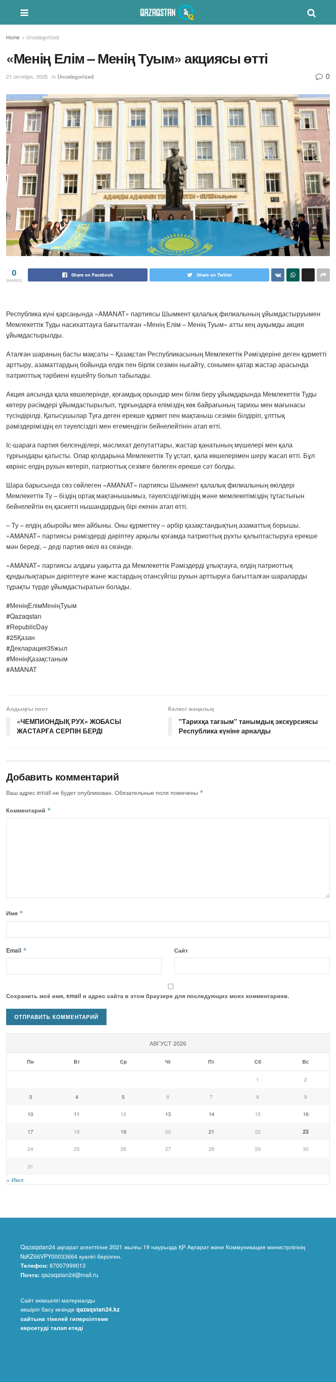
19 (123, 1131)
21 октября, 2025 (27, 76)
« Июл (15, 1179)
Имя (14, 913)
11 (76, 1114)
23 (306, 1131)
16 (306, 1114)
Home (13, 37)
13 (168, 1114)
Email (16, 950)
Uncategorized (42, 37)
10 (30, 1114)
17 (30, 1131)
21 (211, 1131)
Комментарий (28, 810)
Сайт (181, 950)
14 (211, 1114)
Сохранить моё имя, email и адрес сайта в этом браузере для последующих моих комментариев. (147, 996)
